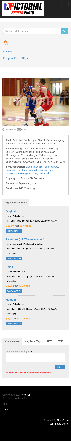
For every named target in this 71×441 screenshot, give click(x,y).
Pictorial (25, 394)
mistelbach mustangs (17, 170)
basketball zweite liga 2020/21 (21, 173)
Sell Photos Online (59, 423)
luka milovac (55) (34, 166)
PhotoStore (63, 420)
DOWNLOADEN (14, 230)
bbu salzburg (51, 166)
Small (9, 267)
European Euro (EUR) (14, 58)
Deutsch (7, 51)
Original (11, 211)
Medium (11, 299)
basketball (44, 173)
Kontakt (6, 409)
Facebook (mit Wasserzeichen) (25, 239)
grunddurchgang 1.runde (42, 170)
